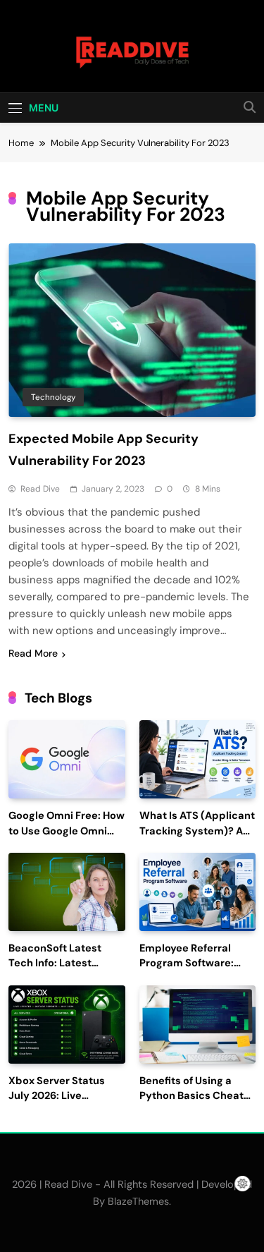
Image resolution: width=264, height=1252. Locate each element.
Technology (53, 397)
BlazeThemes (138, 1201)
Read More (33, 653)
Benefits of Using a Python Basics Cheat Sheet (191, 1096)
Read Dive (40, 488)
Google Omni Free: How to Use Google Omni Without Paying (66, 831)
